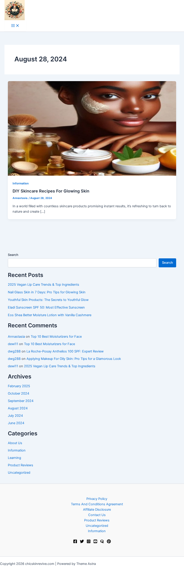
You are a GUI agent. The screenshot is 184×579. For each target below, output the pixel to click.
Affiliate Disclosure (97, 510)
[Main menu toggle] (15, 26)
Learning (14, 458)
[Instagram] (89, 542)
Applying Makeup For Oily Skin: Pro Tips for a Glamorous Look (73, 359)
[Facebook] (75, 542)
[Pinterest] (109, 542)
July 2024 (15, 416)
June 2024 (16, 423)
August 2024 (18, 408)
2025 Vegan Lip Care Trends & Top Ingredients (43, 285)
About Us (15, 443)
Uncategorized (19, 473)
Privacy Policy (96, 499)
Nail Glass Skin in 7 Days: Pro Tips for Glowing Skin (46, 292)
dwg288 (14, 351)
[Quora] (102, 542)
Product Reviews (20, 465)
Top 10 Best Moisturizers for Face (56, 337)
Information (21, 183)
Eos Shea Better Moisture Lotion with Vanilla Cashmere (49, 315)
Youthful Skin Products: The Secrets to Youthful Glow (48, 300)
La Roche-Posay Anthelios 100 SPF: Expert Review (65, 351)
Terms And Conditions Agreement (97, 504)
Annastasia (16, 337)
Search (13, 255)
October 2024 (18, 393)
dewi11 (13, 344)
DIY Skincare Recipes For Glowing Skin (51, 190)
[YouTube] (95, 542)
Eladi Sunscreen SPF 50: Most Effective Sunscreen (46, 307)
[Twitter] (82, 542)
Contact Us (97, 515)
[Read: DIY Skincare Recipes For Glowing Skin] (92, 128)
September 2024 (20, 401)
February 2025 (19, 386)
